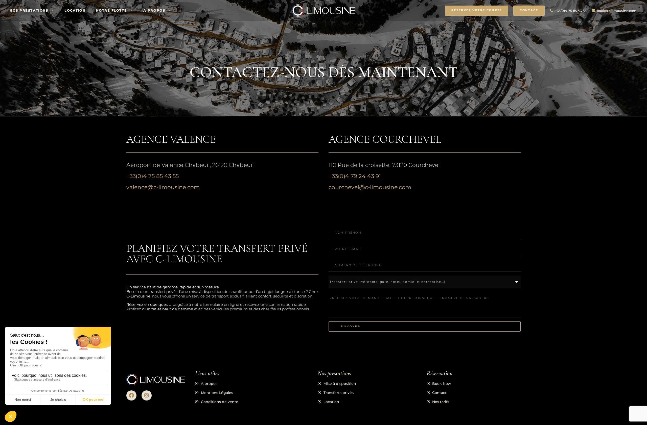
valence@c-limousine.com (163, 187)
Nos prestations (29, 10)
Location (74, 10)
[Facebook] (131, 395)
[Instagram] (147, 395)
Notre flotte (111, 10)
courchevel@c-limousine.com (370, 187)
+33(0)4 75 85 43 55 (152, 176)
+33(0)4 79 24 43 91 (355, 176)
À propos (154, 10)
